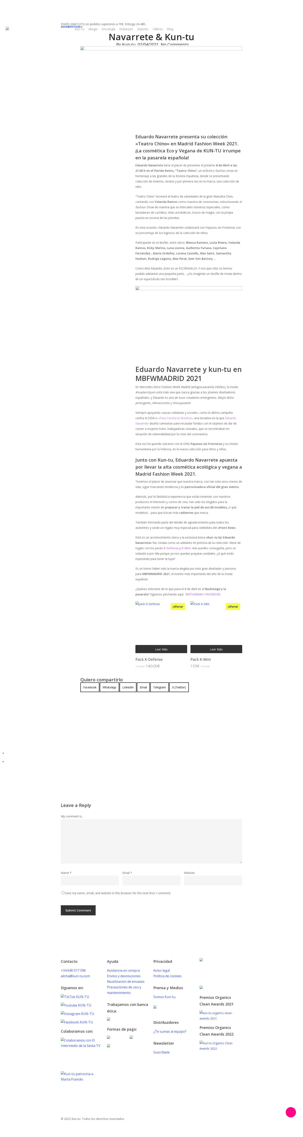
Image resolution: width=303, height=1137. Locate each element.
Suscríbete (161, 1052)
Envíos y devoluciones (124, 976)
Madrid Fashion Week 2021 (132, 708)
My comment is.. (72, 816)
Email (127, 873)
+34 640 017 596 (73, 970)
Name (66, 873)
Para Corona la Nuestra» (176, 418)
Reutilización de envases (125, 981)
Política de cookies (167, 976)
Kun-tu (129, 44)
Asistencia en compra (123, 970)
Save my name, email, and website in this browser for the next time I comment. (118, 893)
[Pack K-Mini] (216, 627)
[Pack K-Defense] (161, 627)
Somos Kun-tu (164, 997)
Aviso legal (161, 970)
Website (189, 873)
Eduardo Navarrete (95, 708)
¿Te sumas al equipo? (169, 1031)
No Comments (175, 44)
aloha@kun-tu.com (75, 976)
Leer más (161, 649)
